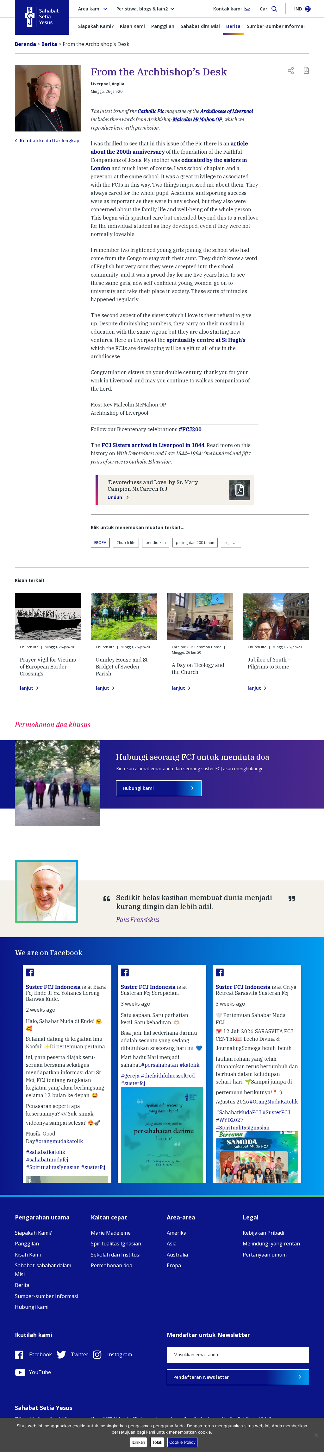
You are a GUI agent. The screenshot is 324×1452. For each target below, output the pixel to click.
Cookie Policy (182, 1442)
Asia (172, 1243)
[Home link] (42, 17)
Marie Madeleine (111, 1232)
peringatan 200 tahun (195, 542)
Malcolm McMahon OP (197, 119)
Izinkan (138, 1442)
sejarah (231, 542)
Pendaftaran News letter (201, 1377)
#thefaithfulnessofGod (168, 1075)
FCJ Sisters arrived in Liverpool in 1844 (153, 445)
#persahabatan (159, 1065)
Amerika (176, 1232)
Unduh (115, 497)
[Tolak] (316, 1435)
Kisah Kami (132, 26)
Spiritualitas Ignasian (116, 1243)
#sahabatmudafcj (47, 1159)
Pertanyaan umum (265, 1254)
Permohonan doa (111, 1265)
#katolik (189, 1065)
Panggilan (162, 26)
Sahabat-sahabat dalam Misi (43, 1270)
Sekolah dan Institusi (115, 1254)
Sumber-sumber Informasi (277, 26)
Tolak (157, 1442)
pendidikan (156, 542)
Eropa (100, 542)
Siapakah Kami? (96, 26)
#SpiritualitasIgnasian (53, 1167)
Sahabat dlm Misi (200, 26)
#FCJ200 (190, 429)
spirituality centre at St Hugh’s (206, 340)
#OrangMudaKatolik (273, 1101)
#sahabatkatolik (45, 1152)
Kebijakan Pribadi (263, 1232)
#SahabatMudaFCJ (238, 1112)
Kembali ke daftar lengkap (49, 140)
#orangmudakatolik (59, 1141)
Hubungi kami (138, 788)
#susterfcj (93, 1167)
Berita (233, 26)
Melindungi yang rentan (271, 1243)
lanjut (26, 688)
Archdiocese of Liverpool (226, 111)
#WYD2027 (230, 1120)
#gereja (130, 1075)
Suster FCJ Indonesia (54, 987)
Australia (177, 1254)
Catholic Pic (151, 111)
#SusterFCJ (276, 1112)
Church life (125, 542)
